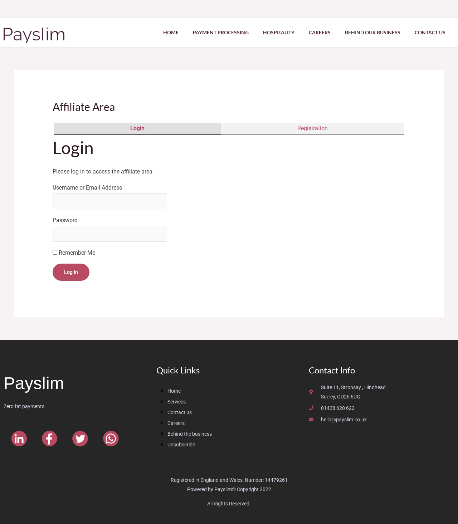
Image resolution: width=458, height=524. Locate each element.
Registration (312, 128)
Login (137, 128)
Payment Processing (221, 32)
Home (171, 32)
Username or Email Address (87, 187)
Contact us (430, 32)
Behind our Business (372, 32)
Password (65, 220)
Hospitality (278, 32)
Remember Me (76, 252)
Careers (320, 32)
